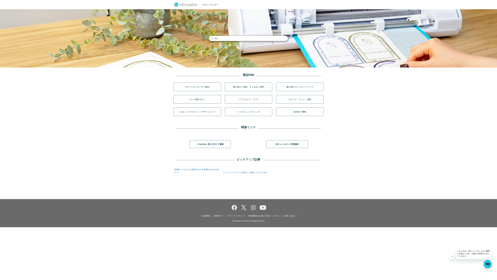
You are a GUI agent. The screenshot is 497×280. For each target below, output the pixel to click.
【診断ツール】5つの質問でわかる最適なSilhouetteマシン (196, 171)
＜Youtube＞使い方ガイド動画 (210, 144)
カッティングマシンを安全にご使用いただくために (245, 172)
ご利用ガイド (218, 216)
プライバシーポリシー (236, 216)
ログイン (277, 216)
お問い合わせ (289, 216)
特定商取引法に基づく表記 (259, 216)
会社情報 (206, 216)
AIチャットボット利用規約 (287, 144)
